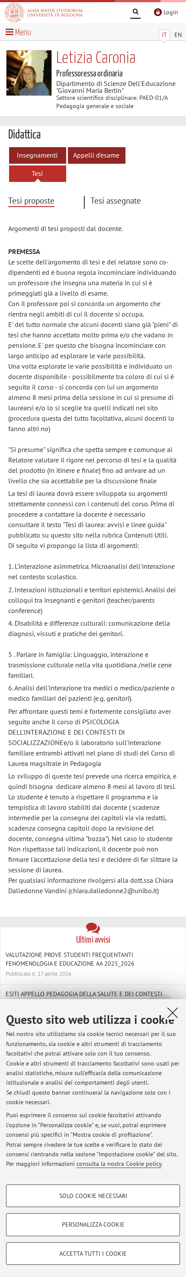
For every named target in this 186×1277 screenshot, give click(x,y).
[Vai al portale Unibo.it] (43, 12)
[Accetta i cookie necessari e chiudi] (173, 1013)
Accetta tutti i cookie (93, 1253)
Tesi (37, 173)
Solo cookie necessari (93, 1196)
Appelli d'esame (96, 155)
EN (178, 35)
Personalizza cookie (93, 1224)
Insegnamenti (37, 155)
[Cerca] (135, 13)
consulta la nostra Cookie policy (119, 1164)
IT (164, 35)
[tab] (45, 201)
